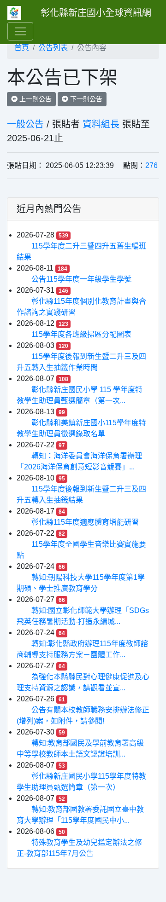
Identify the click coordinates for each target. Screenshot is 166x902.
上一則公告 (35, 99)
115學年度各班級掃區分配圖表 (81, 334)
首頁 (21, 48)
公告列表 (53, 48)
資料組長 (101, 124)
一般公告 (25, 124)
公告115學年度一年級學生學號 (81, 279)
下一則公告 (85, 99)
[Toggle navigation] (20, 31)
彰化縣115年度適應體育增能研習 (85, 522)
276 (151, 165)
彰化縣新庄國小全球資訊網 (96, 13)
